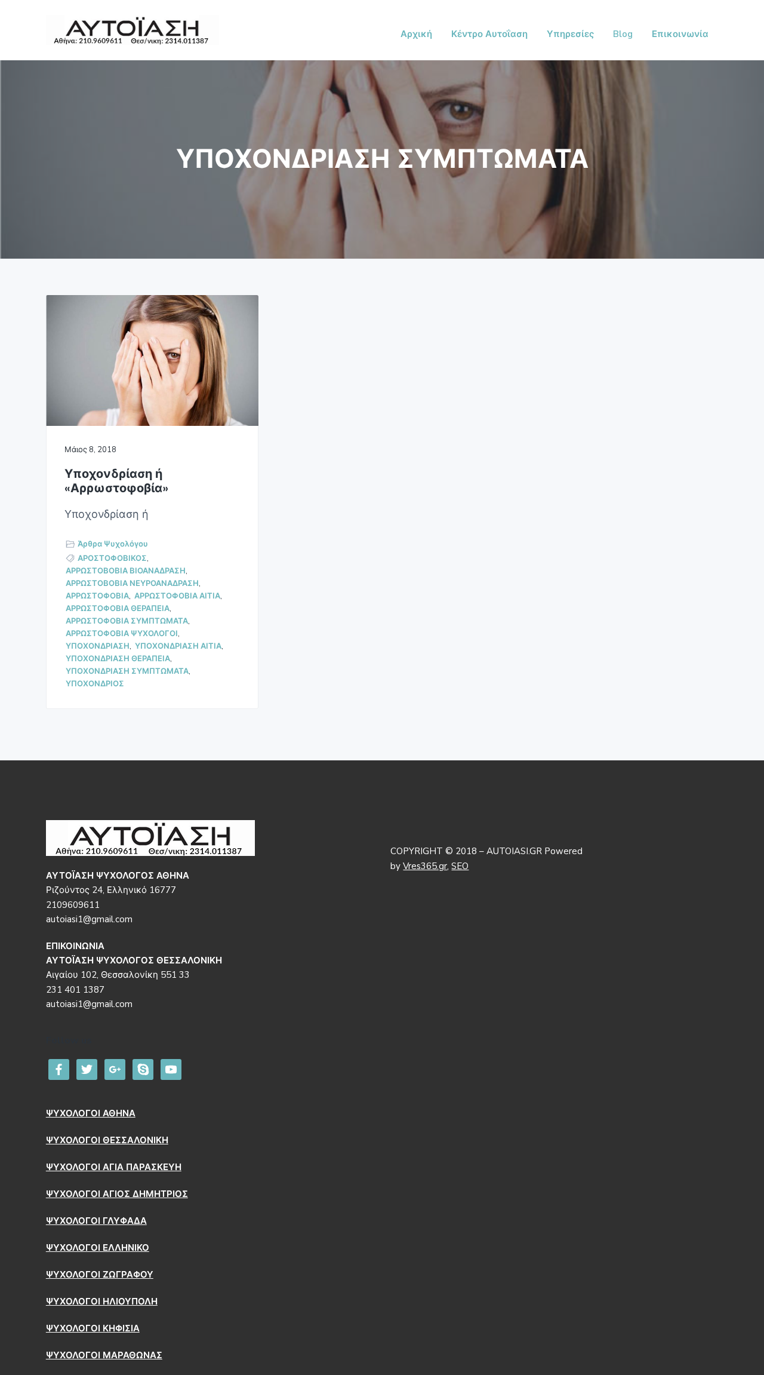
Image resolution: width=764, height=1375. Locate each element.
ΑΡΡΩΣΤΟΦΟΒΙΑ (97, 596)
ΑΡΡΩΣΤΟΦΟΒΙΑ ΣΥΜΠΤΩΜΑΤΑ (127, 621)
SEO (460, 866)
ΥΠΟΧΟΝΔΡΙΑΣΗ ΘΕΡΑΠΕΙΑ (118, 658)
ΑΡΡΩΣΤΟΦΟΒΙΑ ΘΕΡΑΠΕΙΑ (118, 608)
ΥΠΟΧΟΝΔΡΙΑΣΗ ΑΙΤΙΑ (178, 646)
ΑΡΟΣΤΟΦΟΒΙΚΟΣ (112, 558)
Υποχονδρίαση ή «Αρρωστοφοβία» (116, 481)
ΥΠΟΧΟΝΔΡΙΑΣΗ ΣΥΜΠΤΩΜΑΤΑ (127, 671)
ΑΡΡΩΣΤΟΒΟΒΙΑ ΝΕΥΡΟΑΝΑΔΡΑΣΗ (132, 583)
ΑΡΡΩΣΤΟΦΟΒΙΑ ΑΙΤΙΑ (177, 596)
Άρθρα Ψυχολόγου (113, 544)
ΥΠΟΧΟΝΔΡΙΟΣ (95, 684)
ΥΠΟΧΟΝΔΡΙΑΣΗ (98, 646)
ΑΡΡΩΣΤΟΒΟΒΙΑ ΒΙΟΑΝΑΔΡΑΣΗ (126, 571)
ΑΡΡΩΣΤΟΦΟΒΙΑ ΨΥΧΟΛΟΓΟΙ (122, 633)
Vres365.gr (425, 866)
